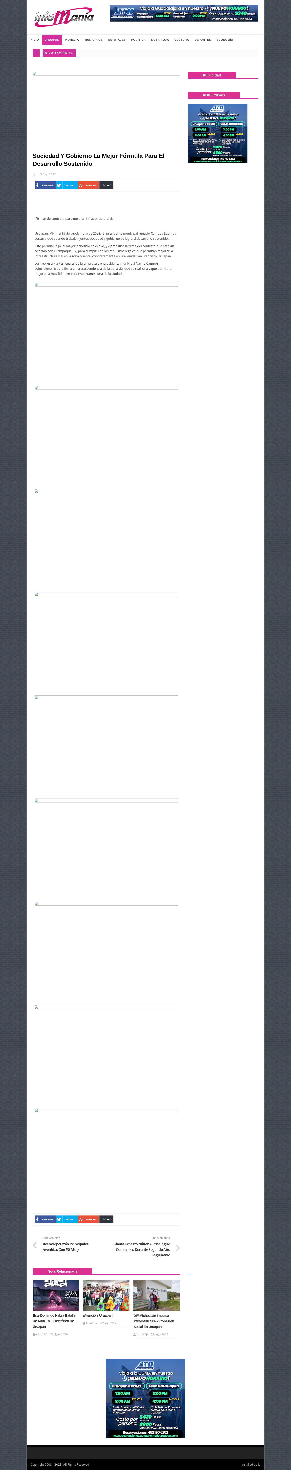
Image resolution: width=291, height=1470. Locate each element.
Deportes (203, 39)
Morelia (72, 39)
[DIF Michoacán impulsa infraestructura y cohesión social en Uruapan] (156, 1295)
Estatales (117, 39)
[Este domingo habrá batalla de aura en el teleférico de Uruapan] (56, 1295)
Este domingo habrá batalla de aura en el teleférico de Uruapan (54, 1321)
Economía (225, 39)
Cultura (181, 39)
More (106, 185)
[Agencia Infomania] (64, 17)
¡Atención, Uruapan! (98, 1315)
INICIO (34, 39)
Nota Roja (160, 39)
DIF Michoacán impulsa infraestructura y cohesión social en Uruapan (153, 1321)
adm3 (39, 1334)
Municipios (94, 39)
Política (138, 39)
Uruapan (52, 39)
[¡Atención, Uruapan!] (106, 1295)
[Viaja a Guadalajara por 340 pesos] (184, 13)
